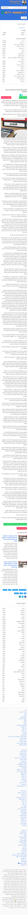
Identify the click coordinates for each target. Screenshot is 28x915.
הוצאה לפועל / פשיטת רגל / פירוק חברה (17, 736)
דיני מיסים (24, 777)
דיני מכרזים (23, 822)
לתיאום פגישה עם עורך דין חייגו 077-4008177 (15, 524)
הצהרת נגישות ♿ (22, 863)
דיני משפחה (23, 727)
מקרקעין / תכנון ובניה (21, 725)
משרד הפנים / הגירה (21, 743)
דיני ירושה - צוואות (22, 792)
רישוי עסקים (23, 832)
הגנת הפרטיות (23, 815)
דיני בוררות (23, 800)
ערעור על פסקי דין (22, 845)
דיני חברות (23, 776)
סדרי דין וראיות (22, 712)
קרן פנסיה (5, 589)
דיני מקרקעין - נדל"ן (21, 853)
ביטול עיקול (23, 779)
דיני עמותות (23, 756)
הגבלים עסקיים (22, 766)
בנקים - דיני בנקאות (21, 769)
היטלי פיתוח (23, 817)
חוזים (25, 720)
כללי (25, 593)
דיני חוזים (24, 804)
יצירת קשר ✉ (23, 97)
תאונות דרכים (23, 838)
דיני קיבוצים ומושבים (21, 786)
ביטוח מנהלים (15, 589)
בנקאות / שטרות (22, 718)
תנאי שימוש (23, 865)
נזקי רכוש (24, 848)
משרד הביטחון (23, 741)
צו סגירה (24, 825)
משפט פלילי (23, 861)
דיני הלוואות (23, 774)
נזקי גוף (24, 846)
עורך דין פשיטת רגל (21, 764)
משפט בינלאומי (22, 763)
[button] (25, 597)
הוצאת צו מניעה (22, 842)
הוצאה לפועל (23, 807)
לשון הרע (24, 781)
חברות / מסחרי (22, 740)
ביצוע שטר (23, 768)
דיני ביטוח (24, 796)
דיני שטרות (23, 830)
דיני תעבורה (23, 860)
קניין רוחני (24, 731)
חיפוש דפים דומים (6, 97)
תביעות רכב (23, 843)
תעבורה (24, 733)
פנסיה (10, 589)
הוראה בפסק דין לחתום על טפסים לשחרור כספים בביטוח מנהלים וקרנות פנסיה (9, 538)
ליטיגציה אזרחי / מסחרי (20, 856)
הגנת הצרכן (23, 735)
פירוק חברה (23, 791)
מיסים (25, 723)
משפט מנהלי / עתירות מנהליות (19, 855)
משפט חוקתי (23, 823)
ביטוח (21, 593)
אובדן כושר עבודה (23, 589)
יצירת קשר (23, 784)
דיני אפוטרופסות (22, 799)
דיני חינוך (24, 802)
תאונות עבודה (23, 840)
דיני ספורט (23, 761)
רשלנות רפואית (22, 745)
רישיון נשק (24, 814)
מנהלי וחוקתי (23, 738)
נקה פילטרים (22, 28)
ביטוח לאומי (23, 717)
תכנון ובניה (23, 850)
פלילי (25, 713)
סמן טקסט (25, 95)
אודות (25, 835)
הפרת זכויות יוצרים (22, 809)
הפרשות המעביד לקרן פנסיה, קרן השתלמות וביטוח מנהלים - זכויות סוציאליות (10, 564)
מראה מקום (23, 773)
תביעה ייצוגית (23, 751)
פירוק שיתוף (23, 810)
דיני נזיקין (24, 728)
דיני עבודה (16, 593)
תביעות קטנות (23, 753)
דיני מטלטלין (23, 819)
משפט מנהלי (23, 812)
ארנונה (24, 805)
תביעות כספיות (22, 754)
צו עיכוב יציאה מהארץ (21, 797)
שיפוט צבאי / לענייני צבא (20, 758)
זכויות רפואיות (23, 759)
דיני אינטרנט (23, 820)
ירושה (25, 722)
